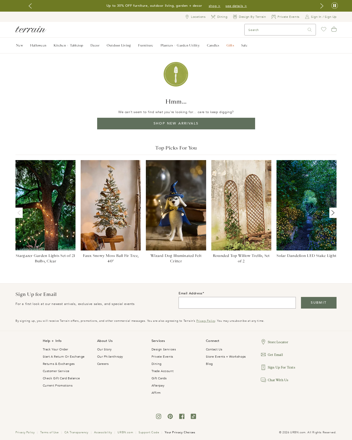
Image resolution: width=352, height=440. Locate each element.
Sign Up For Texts (281, 367)
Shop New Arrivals (176, 123)
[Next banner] (322, 6)
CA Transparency (76, 432)
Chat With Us (278, 380)
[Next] (332, 212)
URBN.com (125, 432)
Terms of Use (49, 432)
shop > (215, 6)
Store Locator (278, 342)
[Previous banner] (30, 6)
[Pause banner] (334, 6)
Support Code (149, 432)
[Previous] (20, 212)
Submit (318, 303)
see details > (236, 6)
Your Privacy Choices (180, 432)
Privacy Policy (205, 321)
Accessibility (103, 432)
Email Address (191, 293)
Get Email (275, 355)
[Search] (310, 29)
